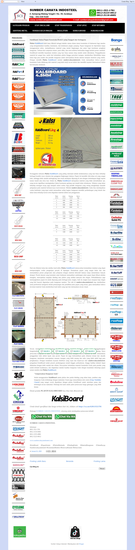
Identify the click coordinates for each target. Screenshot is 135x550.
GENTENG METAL (20, 31)
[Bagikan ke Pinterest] (55, 451)
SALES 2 (60, 351)
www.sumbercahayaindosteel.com (41, 440)
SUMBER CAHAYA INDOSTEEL (48, 411)
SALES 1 (45, 351)
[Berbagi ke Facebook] (53, 451)
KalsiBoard (39, 43)
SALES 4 (89, 351)
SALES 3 (75, 351)
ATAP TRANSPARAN (63, 25)
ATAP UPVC (82, 25)
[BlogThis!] (49, 451)
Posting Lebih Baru (38, 461)
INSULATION (62, 31)
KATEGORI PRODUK (21, 25)
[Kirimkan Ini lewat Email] (47, 451)
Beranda (69, 461)
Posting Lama (99, 461)
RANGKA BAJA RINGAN (42, 31)
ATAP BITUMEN (98, 25)
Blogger (81, 544)
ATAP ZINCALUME (42, 25)
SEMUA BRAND (79, 31)
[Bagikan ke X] (51, 451)
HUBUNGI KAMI (97, 31)
